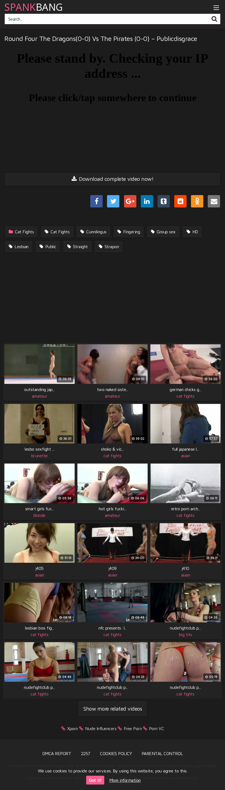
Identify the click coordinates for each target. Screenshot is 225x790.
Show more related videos (112, 708)
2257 (85, 753)
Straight (80, 246)
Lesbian (21, 246)
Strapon (111, 246)
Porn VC (156, 728)
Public (50, 246)
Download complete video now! (116, 179)
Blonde (39, 515)
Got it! (95, 780)
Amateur (39, 395)
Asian (185, 455)
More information (125, 780)
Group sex (166, 231)
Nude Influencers (100, 728)
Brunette (39, 455)
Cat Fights (24, 231)
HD (194, 231)
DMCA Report (56, 753)
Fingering (131, 231)
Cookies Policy (116, 753)
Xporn (72, 728)
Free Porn (133, 728)
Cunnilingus (95, 231)
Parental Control (162, 753)
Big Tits (185, 634)
